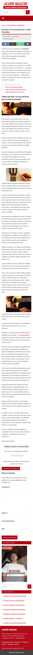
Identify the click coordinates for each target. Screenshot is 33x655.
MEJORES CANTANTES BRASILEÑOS (15, 623)
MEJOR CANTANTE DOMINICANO (14, 600)
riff (7, 124)
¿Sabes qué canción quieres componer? (15, 89)
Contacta (5, 638)
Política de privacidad (7, 642)
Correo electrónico (8, 521)
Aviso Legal (18, 642)
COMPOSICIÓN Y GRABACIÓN (15, 25)
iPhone (7, 235)
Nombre (5, 513)
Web (3, 529)
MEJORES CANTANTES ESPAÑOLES (14, 614)
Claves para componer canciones (14, 87)
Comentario (6, 487)
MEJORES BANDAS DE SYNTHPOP (14, 605)
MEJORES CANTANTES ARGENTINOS (15, 596)
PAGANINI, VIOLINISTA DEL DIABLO (14, 609)
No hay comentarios (8, 38)
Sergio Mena (15, 36)
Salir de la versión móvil (16, 652)
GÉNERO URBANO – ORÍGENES (13, 618)
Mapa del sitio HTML (13, 644)
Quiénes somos (20, 638)
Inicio (3, 25)
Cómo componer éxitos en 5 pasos (14, 92)
